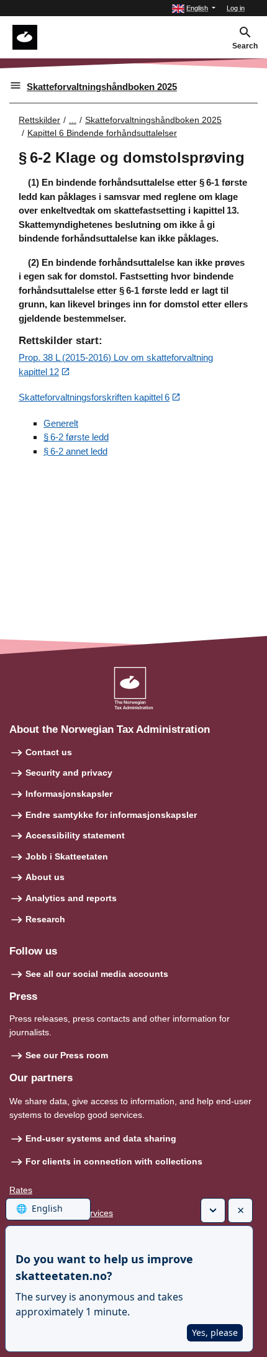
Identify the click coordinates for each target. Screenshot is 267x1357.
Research (45, 919)
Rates (20, 1190)
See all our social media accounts (96, 974)
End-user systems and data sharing (100, 1138)
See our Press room (66, 1055)
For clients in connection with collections (113, 1161)
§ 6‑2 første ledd (76, 437)
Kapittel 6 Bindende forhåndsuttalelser (102, 133)
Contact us (48, 752)
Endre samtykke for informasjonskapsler (111, 815)
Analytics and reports (71, 898)
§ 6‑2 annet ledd (75, 451)
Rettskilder (39, 120)
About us (45, 877)
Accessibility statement (75, 835)
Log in (236, 8)
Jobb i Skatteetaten (66, 856)
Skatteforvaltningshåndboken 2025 (102, 86)
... (72, 120)
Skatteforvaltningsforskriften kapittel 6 (94, 397)
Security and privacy (68, 773)
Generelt (60, 423)
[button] (193, 8)
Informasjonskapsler (68, 794)
